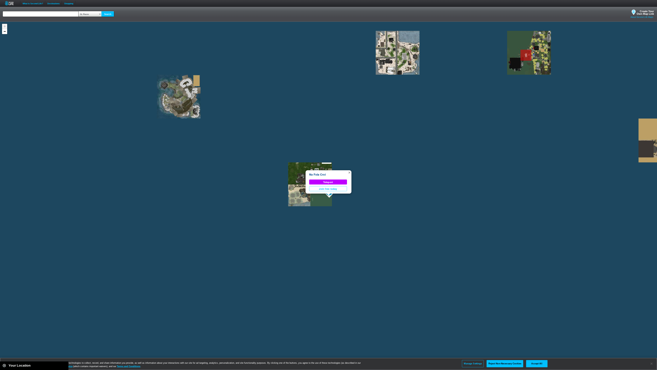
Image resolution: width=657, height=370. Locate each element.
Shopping (68, 3)
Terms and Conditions (128, 366)
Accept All (536, 363)
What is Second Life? (33, 3)
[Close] (651, 363)
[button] (349, 172)
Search (107, 14)
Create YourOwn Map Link (645, 12)
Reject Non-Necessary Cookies (504, 363)
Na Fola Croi (317, 174)
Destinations (53, 3)
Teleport (328, 182)
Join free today (328, 188)
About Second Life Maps (641, 17)
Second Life (11, 3)
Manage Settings (473, 363)
